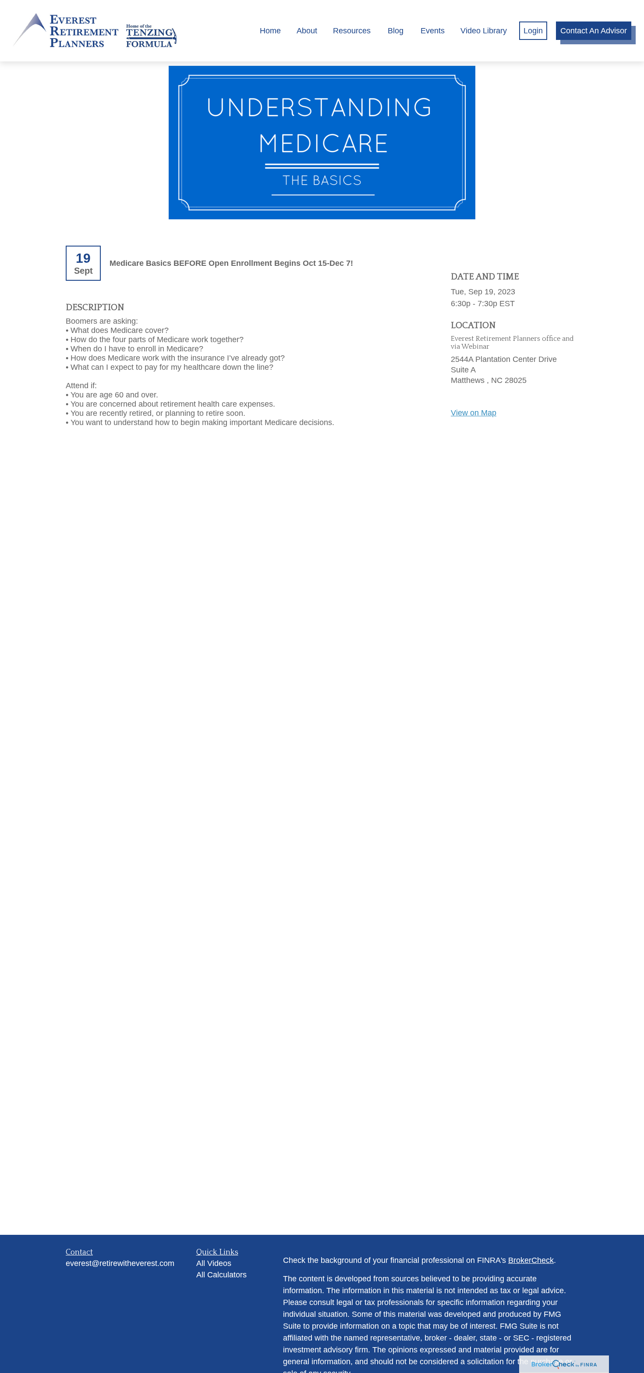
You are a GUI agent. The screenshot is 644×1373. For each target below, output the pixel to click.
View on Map (473, 412)
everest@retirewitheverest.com (120, 1263)
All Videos (213, 1263)
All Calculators (221, 1274)
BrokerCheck (531, 1260)
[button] (270, 30)
